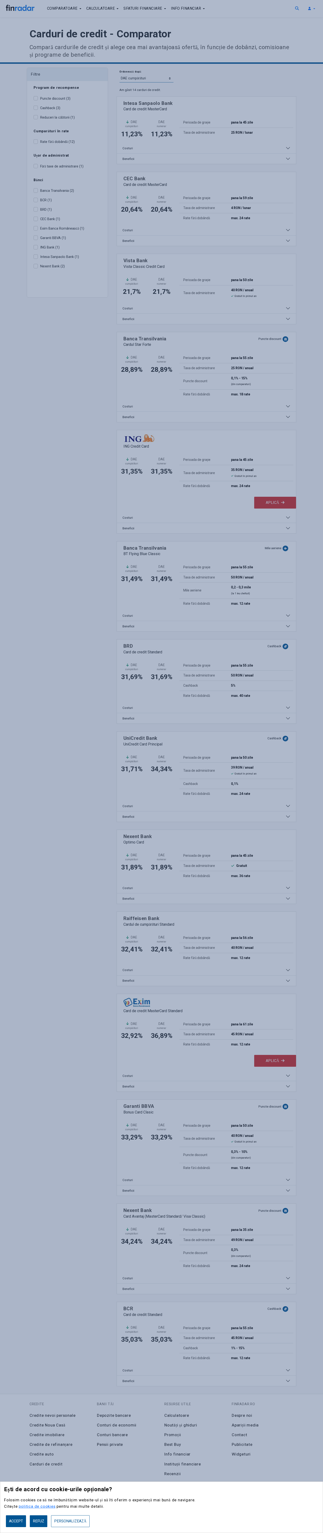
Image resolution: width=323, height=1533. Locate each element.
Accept (16, 1521)
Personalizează (70, 1521)
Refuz (38, 1521)
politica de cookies (37, 1506)
